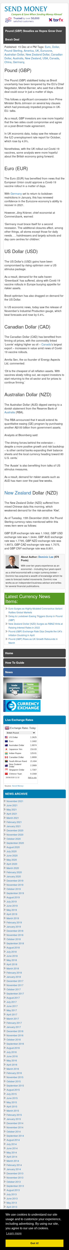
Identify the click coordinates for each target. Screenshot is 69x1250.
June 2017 (12, 1006)
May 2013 (12, 1202)
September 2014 (15, 1135)
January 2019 (14, 926)
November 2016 (15, 1035)
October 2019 (14, 888)
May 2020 (12, 859)
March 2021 (13, 817)
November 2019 (15, 884)
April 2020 (12, 863)
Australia (18, 58)
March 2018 (13, 968)
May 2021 (12, 809)
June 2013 (12, 1198)
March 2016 (13, 1068)
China (8, 62)
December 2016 (15, 1031)
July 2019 (12, 901)
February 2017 (14, 1022)
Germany (18, 62)
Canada (54, 58)
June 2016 (12, 1056)
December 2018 (15, 930)
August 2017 (13, 997)
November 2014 (15, 1127)
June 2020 (12, 855)
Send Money (17, 786)
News (9, 672)
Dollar (55, 47)
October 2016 (14, 1039)
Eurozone (46, 50)
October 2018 (14, 939)
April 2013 (12, 1206)
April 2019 (12, 914)
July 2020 (12, 851)
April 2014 (12, 1156)
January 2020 (14, 876)
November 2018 (15, 935)
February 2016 (14, 1073)
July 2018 (12, 951)
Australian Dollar (14, 54)
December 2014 (15, 1123)
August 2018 (13, 947)
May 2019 (12, 909)
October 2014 (14, 1131)
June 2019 (12, 905)
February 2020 (14, 872)
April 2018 (12, 964)
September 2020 (15, 842)
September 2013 (15, 1185)
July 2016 (12, 1052)
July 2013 (12, 1194)
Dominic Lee (45, 557)
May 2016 (12, 1060)
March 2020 (13, 868)
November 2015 (15, 1077)
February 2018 (14, 972)
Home (9, 653)
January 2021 (14, 826)
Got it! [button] (34, 1243)
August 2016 (13, 1047)
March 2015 (13, 1110)
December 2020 (15, 830)
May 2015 (12, 1102)
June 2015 (12, 1098)
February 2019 (14, 922)
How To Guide (14, 662)
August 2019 (13, 897)
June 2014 (12, 1148)
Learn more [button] (14, 1233)
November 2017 (15, 985)
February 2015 (14, 1114)
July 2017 (12, 1001)
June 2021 (12, 805)
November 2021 (15, 801)
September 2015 (15, 1085)
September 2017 (15, 993)
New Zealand (33, 58)
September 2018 (15, 943)
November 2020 (15, 834)
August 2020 (13, 847)
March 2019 (13, 918)
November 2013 (15, 1177)
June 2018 (12, 955)
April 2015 (12, 1106)
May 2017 (12, 1010)
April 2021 (12, 813)
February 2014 (14, 1165)
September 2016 (15, 1043)
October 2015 (14, 1081)
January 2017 (14, 1027)
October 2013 (14, 1181)
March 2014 (13, 1160)
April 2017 (12, 1014)
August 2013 (13, 1190)
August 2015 (13, 1089)
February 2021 (14, 822)
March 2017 (13, 1018)
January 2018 (14, 976)
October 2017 (14, 989)
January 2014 (14, 1169)
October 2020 (14, 838)
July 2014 (12, 1144)
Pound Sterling (13, 50)
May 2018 (12, 960)
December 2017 (15, 981)
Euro (48, 47)
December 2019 (15, 880)
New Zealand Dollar (37, 54)
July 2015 (12, 1093)
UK (37, 50)
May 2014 (12, 1152)
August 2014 (13, 1139)
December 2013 (15, 1173)
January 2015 (14, 1119)
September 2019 (15, 893)
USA (45, 58)
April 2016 (12, 1064)
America (29, 50)
